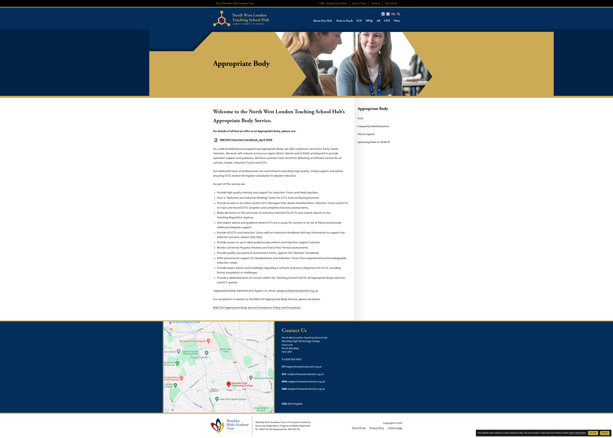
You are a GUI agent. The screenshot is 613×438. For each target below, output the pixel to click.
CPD (387, 21)
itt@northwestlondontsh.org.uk (304, 366)
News (397, 21)
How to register (366, 134)
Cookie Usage (395, 428)
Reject (605, 433)
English (393, 14)
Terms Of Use (359, 428)
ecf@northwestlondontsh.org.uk (305, 374)
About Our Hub (322, 21)
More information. (578, 433)
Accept (593, 433)
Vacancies (375, 3)
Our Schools (391, 3)
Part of (235, 3)
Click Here (256, 237)
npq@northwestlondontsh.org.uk (306, 381)
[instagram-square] (388, 14)
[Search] (398, 14)
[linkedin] (383, 14)
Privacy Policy (376, 428)
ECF (359, 21)
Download (216, 140)
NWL (333, 3)
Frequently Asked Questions (373, 126)
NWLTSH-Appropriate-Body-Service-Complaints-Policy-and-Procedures (257, 307)
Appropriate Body (373, 108)
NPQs (369, 21)
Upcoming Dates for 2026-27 (374, 142)
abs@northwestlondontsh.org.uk (297, 290)
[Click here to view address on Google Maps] (218, 367)
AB (378, 21)
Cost (360, 118)
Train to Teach (359, 3)
